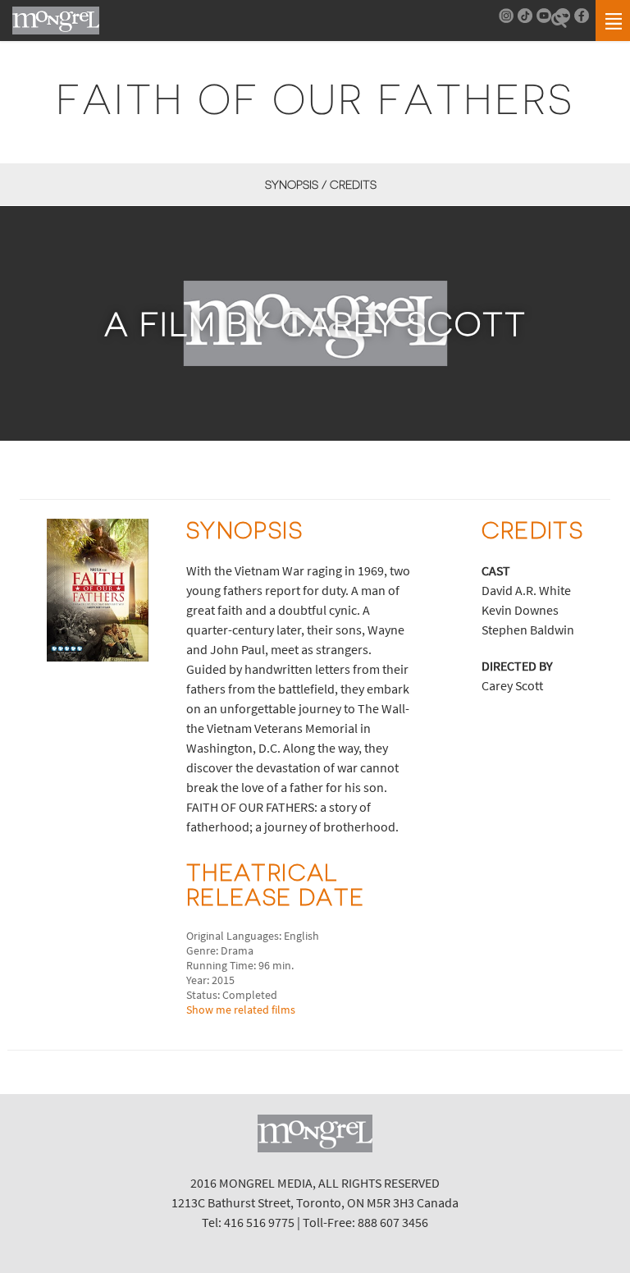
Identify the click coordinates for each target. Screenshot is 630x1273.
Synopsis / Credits (320, 184)
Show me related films (240, 1009)
